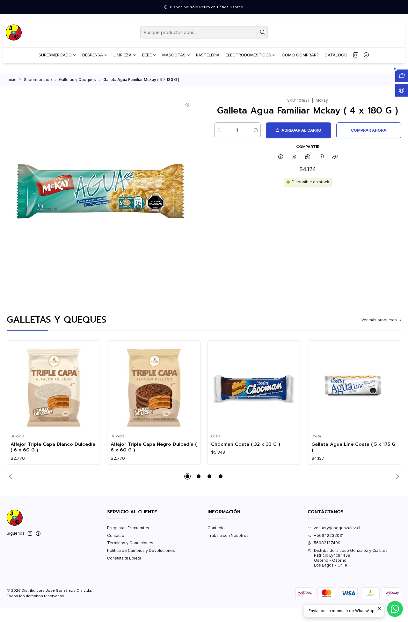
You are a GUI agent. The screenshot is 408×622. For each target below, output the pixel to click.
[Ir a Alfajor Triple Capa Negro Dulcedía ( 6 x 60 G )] (154, 387)
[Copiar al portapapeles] (334, 157)
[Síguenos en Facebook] (366, 55)
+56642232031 (329, 535)
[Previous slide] (11, 476)
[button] (187, 476)
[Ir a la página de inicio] (14, 32)
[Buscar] (262, 32)
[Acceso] (401, 90)
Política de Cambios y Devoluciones (141, 550)
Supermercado (38, 80)
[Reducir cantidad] (219, 130)
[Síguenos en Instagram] (356, 55)
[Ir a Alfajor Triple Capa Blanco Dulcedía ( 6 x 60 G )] (54, 387)
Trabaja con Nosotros (228, 535)
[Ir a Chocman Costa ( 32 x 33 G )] (254, 387)
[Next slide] (396, 476)
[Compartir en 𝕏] (294, 157)
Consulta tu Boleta (124, 558)
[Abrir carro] (401, 76)
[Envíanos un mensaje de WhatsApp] (395, 609)
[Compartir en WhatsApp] (308, 157)
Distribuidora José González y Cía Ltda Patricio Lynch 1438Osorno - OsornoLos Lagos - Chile (351, 557)
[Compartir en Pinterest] (321, 157)
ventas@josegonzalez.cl (337, 527)
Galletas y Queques (77, 80)
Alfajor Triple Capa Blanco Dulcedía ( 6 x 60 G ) (53, 447)
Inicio (12, 80)
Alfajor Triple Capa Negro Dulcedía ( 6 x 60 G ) (154, 447)
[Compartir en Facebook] (281, 157)
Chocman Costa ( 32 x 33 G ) (245, 444)
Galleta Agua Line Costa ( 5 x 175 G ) (353, 447)
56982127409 (327, 542)
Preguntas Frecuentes (128, 527)
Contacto (115, 535)
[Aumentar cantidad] (255, 130)
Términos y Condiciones (130, 542)
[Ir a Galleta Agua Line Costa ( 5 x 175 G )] (354, 387)
